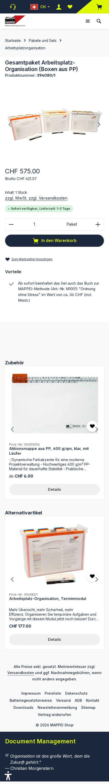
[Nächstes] (98, 124)
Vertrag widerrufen (54, 714)
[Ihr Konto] (59, 6)
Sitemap (88, 707)
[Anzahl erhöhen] (98, 224)
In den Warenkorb (58, 240)
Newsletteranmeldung (57, 707)
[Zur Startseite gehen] (15, 21)
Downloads (23, 707)
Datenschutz (76, 693)
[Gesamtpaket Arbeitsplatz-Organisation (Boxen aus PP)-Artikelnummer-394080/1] (54, 124)
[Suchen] (99, 21)
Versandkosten (20, 673)
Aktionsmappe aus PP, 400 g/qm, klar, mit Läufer (49, 451)
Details (54, 489)
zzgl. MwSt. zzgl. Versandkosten (36, 198)
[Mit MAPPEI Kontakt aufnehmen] (13, 7)
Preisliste (53, 693)
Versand (63, 700)
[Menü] (88, 21)
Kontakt (92, 700)
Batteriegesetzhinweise (31, 700)
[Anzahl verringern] (11, 224)
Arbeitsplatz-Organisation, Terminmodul (47, 598)
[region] (54, 124)
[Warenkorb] (96, 6)
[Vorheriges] (10, 124)
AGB (78, 700)
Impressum (31, 693)
